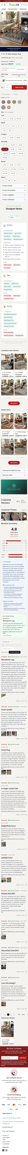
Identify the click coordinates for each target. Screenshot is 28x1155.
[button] (13, 13)
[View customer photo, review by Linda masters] (5, 516)
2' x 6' (4, 165)
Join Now (22, 1058)
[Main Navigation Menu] (2, 5)
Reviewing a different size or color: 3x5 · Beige (13, 632)
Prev (5, 1014)
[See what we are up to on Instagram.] (6, 1150)
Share (16, 94)
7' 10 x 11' (5, 153)
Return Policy (6, 1141)
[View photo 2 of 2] (9, 772)
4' (8, 126)
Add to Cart (19, 87)
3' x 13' (13, 173)
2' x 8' (11, 165)
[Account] (22, 5)
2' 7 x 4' (5, 145)
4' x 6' (11, 118)
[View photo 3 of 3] (14, 733)
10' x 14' (5, 157)
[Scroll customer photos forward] (25, 516)
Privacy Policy (6, 1062)
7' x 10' (20, 149)
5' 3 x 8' (19, 118)
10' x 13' (21, 153)
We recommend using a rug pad (19, 75)
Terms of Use (6, 1118)
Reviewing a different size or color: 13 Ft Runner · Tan (13, 911)
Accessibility (5, 1144)
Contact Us (5, 1135)
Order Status (6, 1137)
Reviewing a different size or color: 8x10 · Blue (12, 1000)
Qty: (2, 87)
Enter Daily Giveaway (8, 1131)
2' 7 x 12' (5, 173)
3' (3, 126)
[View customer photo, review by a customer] (14, 516)
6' (18, 126)
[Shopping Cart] (26, 5)
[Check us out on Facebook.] (3, 1150)
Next (23, 1014)
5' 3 (13, 126)
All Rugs (4, 9)
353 (19, 1014)
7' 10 (4, 130)
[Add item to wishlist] (12, 354)
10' (10, 130)
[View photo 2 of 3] (9, 733)
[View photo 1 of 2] (3, 772)
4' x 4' (11, 137)
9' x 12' (13, 153)
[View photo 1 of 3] (3, 733)
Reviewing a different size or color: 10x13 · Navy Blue (13, 875)
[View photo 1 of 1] (3, 696)
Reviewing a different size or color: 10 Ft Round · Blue (13, 932)
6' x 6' (18, 137)
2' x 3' (4, 118)
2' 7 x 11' (21, 169)
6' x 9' (12, 149)
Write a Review (15, 652)
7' (23, 126)
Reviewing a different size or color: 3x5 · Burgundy (13, 811)
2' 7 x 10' (13, 169)
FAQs (3, 1139)
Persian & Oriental (12, 9)
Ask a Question (6, 94)
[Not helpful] (26, 849)
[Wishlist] (24, 5)
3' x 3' (4, 137)
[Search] (4, 5)
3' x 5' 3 (13, 145)
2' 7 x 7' (19, 165)
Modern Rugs (23, 9)
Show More (14, 403)
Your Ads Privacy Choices (10, 1121)
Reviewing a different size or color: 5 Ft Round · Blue (13, 767)
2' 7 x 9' (5, 169)
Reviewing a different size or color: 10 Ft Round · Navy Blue (13, 729)
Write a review (19, 57)
